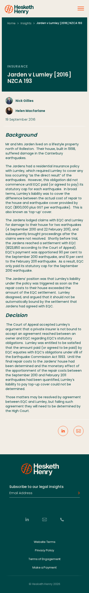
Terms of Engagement (44, 559)
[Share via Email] (78, 431)
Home (11, 23)
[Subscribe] (77, 493)
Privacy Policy (44, 550)
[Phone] (62, 519)
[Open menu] (81, 8)
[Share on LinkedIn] (63, 431)
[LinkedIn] (27, 519)
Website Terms (44, 542)
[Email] (44, 519)
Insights (26, 23)
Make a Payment (44, 567)
